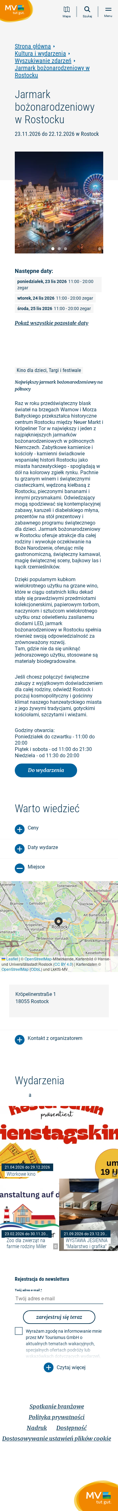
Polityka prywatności (57, 1417)
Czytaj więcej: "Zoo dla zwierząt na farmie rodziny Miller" (29, 1215)
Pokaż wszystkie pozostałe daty (51, 323)
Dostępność (71, 1427)
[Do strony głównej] (18, 12)
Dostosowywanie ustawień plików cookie (56, 1438)
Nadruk (37, 1427)
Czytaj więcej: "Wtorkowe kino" (59, 1142)
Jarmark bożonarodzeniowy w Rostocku (52, 71)
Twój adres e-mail (28, 1290)
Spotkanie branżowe (57, 1406)
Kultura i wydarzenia (40, 53)
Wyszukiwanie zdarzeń (43, 60)
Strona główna (33, 46)
